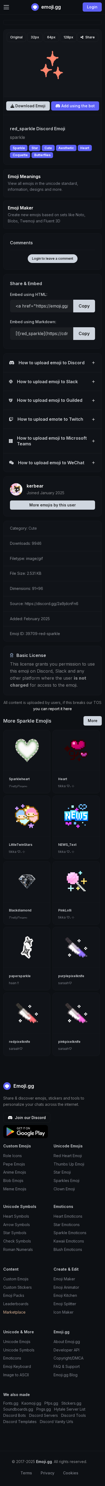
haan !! (14, 983)
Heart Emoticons (68, 1216)
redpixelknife (19, 1042)
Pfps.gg (51, 1403)
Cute (48, 148)
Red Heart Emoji (68, 1155)
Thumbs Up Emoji (69, 1164)
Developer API (66, 1350)
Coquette (20, 155)
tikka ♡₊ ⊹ (66, 786)
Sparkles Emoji (66, 1180)
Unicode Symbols (18, 1350)
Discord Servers (43, 1415)
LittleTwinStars (20, 845)
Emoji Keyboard (17, 1366)
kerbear (35, 486)
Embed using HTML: (28, 294)
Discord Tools (73, 1415)
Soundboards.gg (18, 1409)
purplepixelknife (71, 976)
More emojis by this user (52, 505)
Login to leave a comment (52, 258)
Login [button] (92, 7)
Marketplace (14, 1312)
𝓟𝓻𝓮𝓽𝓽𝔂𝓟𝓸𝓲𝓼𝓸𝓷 (18, 786)
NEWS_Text (67, 845)
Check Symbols (17, 1241)
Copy (84, 306)
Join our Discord (30, 1117)
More (92, 720)
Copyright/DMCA (68, 1358)
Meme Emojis (14, 1189)
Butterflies (42, 155)
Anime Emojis (14, 1172)
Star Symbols (14, 1232)
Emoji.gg (23, 1086)
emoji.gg (50, 7)
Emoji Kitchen (65, 1295)
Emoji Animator (66, 1287)
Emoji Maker (64, 1279)
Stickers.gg (71, 1403)
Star (35, 148)
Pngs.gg (43, 1409)
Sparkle (19, 148)
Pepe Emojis (14, 1164)
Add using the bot (77, 105)
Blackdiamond (20, 910)
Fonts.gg (10, 1403)
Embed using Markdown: (33, 321)
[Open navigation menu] (6, 7)
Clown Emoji (64, 1189)
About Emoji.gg (67, 1341)
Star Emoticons (67, 1224)
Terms (26, 1473)
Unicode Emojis (16, 1341)
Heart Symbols (16, 1216)
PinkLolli (64, 910)
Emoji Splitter (65, 1303)
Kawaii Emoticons (69, 1241)
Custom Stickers (17, 1287)
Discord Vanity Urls (56, 1421)
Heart (84, 148)
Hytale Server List (69, 1409)
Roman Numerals (18, 1249)
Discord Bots (14, 1415)
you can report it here (52, 708)
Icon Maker (64, 1312)
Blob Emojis (13, 1180)
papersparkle (20, 976)
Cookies (70, 1473)
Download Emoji (30, 105)
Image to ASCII (16, 1375)
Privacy (47, 1473)
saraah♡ (65, 983)
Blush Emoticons (68, 1249)
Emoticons (12, 1358)
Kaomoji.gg (31, 1403)
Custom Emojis (16, 1279)
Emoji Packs (13, 1295)
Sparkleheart (19, 779)
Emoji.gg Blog (66, 1375)
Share (90, 37)
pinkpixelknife (69, 1042)
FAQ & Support (67, 1366)
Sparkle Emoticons (70, 1232)
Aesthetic (66, 148)
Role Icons (12, 1155)
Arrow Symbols (16, 1224)
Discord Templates (20, 1421)
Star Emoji (62, 1172)
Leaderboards (16, 1303)
